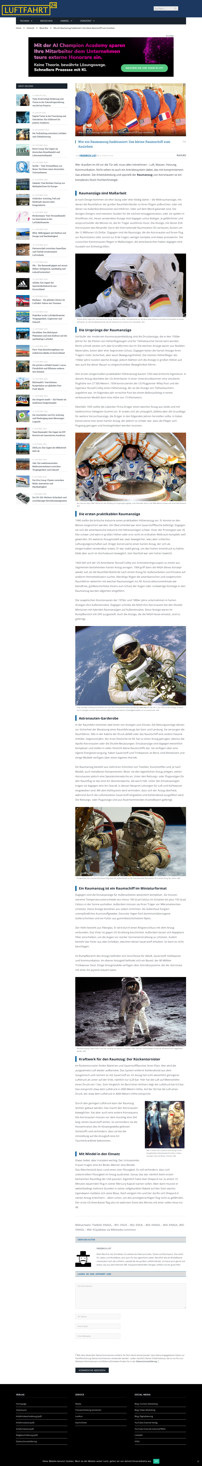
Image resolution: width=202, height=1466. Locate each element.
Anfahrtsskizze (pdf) (25, 1422)
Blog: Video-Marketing (145, 1410)
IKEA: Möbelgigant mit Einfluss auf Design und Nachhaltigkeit (49, 234)
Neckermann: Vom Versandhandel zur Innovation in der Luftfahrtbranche (48, 219)
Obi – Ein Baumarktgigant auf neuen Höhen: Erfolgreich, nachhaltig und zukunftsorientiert (49, 268)
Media (78, 1403)
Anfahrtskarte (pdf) (25, 1428)
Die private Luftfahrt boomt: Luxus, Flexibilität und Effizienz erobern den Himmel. (49, 368)
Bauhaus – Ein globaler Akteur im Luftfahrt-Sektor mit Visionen (48, 301)
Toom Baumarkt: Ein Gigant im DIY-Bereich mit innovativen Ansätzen (49, 434)
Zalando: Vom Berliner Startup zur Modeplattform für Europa (48, 185)
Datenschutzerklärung (146, 1361)
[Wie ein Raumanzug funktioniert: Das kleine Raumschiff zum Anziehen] (130, 110)
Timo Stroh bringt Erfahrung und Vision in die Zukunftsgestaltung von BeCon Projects (48, 102)
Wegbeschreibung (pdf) (27, 1435)
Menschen (46, 20)
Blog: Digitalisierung (144, 1416)
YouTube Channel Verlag (146, 1422)
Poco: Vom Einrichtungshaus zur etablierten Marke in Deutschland (48, 351)
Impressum (21, 1410)
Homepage (21, 1403)
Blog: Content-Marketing (146, 1403)
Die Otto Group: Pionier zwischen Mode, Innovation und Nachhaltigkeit (48, 483)
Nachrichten (81, 1422)
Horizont (86, 20)
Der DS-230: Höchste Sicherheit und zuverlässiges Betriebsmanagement (49, 499)
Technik (24, 20)
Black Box (181, 155)
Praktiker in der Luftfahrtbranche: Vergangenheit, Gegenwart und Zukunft (48, 318)
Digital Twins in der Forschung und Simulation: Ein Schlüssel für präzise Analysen (49, 119)
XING (137, 1441)
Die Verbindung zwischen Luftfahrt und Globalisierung (49, 135)
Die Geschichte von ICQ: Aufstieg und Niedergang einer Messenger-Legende (48, 418)
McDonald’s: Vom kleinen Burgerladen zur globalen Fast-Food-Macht (47, 385)
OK (156, 1461)
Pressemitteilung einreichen (88, 1410)
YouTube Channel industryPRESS (150, 1428)
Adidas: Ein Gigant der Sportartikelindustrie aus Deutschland (44, 286)
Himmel (64, 20)
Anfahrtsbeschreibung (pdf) (29, 1416)
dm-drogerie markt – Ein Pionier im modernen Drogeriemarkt (49, 401)
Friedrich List (88, 155)
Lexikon (79, 1416)
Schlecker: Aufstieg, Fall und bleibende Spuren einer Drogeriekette (46, 202)
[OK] (198, 1461)
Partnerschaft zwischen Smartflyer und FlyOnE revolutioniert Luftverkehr (49, 251)
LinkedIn (139, 1435)
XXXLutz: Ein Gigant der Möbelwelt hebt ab (49, 449)
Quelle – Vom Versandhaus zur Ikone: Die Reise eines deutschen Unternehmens (48, 169)
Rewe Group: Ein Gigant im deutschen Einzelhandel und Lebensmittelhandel (46, 152)
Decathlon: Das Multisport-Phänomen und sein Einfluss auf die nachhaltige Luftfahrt (49, 335)
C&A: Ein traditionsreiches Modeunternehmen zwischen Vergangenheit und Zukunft (46, 466)
